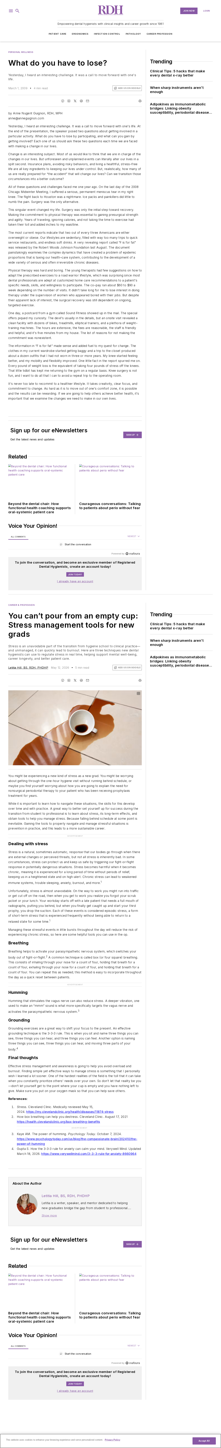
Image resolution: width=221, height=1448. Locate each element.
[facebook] (62, 101)
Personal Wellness (20, 52)
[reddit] (81, 101)
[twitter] (75, 101)
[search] (17, 10)
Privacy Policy (112, 1440)
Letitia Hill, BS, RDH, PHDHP (28, 667)
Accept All (204, 1441)
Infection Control (107, 34)
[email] (87, 101)
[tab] (18, 536)
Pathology (133, 34)
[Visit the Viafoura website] (132, 553)
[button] (10, 10)
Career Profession (159, 34)
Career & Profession (21, 605)
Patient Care (57, 34)
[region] (75, 545)
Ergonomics (80, 34)
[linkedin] (69, 101)
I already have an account (75, 581)
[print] (140, 101)
